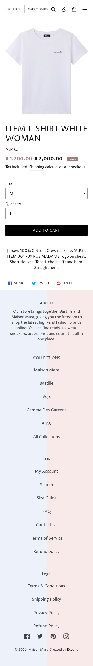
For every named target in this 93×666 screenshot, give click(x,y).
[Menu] (84, 8)
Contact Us (46, 525)
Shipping (36, 167)
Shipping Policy (46, 599)
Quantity (13, 204)
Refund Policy (46, 626)
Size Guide (47, 498)
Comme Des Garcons (47, 410)
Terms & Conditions (46, 586)
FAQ (46, 511)
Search (46, 485)
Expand (72, 650)
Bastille (46, 383)
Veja (46, 396)
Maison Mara (46, 370)
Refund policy (46, 551)
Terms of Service (46, 538)
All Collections (46, 437)
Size (8, 184)
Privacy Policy (46, 613)
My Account (46, 471)
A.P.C (47, 423)
